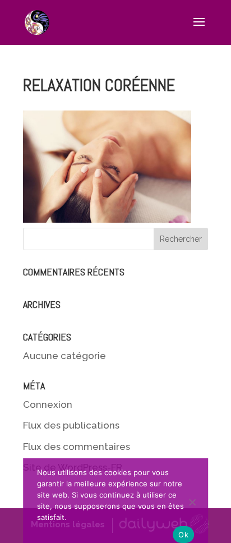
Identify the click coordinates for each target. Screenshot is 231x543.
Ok (183, 534)
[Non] (194, 501)
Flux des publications (71, 425)
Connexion (47, 404)
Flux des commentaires (76, 446)
